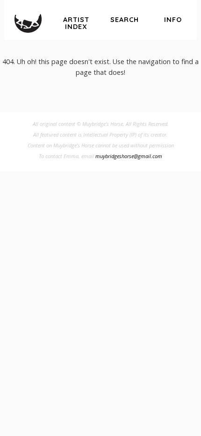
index (76, 23)
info (173, 19)
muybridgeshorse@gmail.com (128, 156)
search (124, 19)
